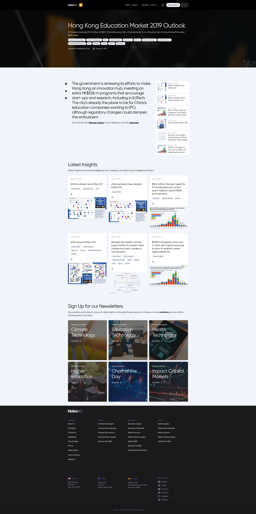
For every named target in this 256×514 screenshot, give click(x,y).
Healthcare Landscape (166, 428)
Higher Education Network (137, 450)
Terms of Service (74, 455)
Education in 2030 (134, 446)
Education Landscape (136, 428)
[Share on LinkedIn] (66, 84)
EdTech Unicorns (134, 433)
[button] (135, 5)
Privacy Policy (73, 450)
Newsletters (145, 5)
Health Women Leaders (166, 437)
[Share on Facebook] (66, 98)
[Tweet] (66, 91)
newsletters (164, 312)
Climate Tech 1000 (105, 441)
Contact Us (72, 433)
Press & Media (73, 441)
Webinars (71, 459)
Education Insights (135, 424)
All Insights (72, 428)
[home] (75, 5)
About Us (154, 5)
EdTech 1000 (132, 441)
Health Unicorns (164, 433)
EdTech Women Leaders (137, 437)
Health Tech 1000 (164, 441)
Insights (134, 5)
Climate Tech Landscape (107, 428)
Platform (128, 5)
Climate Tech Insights (106, 424)
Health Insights (163, 424)
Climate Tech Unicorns (106, 433)
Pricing (70, 446)
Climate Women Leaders (107, 437)
